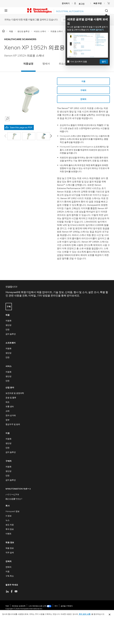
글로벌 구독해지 (67, 606)
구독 (9, 306)
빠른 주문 (98, 3)
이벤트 (8, 533)
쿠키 (56, 606)
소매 (7, 411)
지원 (83, 81)
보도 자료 (10, 524)
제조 (7, 402)
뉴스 (7, 520)
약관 (7, 606)
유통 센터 (10, 406)
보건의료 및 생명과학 (15, 393)
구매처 (83, 90)
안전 (7, 329)
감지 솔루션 (11, 334)
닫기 (104, 61)
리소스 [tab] (62, 63)
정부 (7, 420)
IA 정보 (9, 516)
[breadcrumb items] (3, 31)
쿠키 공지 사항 (84, 614)
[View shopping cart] (108, 3)
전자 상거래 (11, 415)
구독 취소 (10, 576)
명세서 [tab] (46, 63)
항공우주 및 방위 (13, 424)
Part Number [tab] (83, 63)
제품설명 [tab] (28, 63)
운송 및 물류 (11, 397)
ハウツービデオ (12, 494)
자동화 (8, 320)
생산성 (8, 325)
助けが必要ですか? (14, 499)
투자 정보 (10, 529)
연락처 (83, 99)
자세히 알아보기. (97, 29)
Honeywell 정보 (12, 511)
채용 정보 (10, 548)
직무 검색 (10, 552)
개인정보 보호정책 (18, 606)
